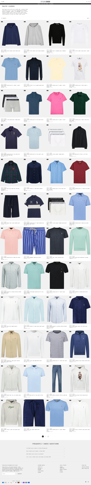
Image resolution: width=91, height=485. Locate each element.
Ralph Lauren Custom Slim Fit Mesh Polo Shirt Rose (10, 258)
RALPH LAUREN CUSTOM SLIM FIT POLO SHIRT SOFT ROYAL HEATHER (56, 189)
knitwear (8, 11)
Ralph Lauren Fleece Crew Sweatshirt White (33, 360)
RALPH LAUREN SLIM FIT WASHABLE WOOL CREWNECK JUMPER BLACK (56, 51)
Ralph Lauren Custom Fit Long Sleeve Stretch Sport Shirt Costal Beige (10, 361)
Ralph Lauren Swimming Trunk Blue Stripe (32, 257)
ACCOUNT (39, 472)
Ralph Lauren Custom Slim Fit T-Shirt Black (56, 291)
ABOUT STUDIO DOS (85, 468)
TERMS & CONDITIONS (62, 467)
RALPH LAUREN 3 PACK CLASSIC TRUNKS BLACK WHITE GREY (57, 223)
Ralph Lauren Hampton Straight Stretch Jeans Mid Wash (57, 396)
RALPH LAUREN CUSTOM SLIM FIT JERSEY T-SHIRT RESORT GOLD (56, 86)
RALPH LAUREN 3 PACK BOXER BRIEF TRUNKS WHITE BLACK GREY (10, 120)
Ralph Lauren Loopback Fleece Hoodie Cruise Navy (79, 360)
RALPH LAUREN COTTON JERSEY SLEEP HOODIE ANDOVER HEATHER (34, 51)
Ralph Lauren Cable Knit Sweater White (9, 326)
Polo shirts (19, 10)
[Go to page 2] (48, 436)
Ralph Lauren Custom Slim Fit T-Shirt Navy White (57, 360)
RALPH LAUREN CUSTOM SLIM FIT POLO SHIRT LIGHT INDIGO (33, 155)
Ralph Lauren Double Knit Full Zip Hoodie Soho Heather (11, 396)
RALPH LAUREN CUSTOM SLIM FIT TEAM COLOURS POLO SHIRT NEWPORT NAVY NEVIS (34, 223)
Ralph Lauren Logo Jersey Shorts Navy (31, 429)
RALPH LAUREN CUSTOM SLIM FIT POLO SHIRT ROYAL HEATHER (33, 120)
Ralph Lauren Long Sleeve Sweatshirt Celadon (78, 257)
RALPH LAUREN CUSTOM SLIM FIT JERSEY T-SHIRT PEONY (56, 120)
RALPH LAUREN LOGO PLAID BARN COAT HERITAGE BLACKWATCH (10, 189)
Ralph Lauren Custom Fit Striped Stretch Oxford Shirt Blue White (57, 327)
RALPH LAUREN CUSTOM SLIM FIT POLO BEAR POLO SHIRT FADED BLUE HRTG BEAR (10, 155)
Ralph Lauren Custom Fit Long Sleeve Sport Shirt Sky (34, 327)
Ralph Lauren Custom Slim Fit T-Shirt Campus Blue (56, 430)
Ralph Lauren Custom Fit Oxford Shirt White (78, 291)
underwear (18, 11)
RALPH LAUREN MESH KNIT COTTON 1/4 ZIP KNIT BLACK (78, 155)
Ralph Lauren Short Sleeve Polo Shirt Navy (78, 326)
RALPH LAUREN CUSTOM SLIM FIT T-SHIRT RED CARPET (79, 188)
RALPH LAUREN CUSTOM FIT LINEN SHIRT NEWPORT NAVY (33, 189)
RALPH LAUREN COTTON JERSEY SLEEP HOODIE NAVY (10, 50)
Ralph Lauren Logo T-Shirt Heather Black (55, 257)
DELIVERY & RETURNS (40, 469)
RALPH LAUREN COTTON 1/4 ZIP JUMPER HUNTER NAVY (34, 85)
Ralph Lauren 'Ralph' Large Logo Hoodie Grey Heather (10, 430)
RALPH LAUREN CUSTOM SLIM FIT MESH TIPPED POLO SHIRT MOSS (79, 120)
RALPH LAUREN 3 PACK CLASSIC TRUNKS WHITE (55, 154)
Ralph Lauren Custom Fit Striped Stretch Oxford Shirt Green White (11, 292)
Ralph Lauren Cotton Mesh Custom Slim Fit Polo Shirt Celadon (33, 292)
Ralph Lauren (3, 49)
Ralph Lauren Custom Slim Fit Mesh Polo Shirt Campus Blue (79, 223)
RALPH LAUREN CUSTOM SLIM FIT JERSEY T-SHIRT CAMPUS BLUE (10, 86)
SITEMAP (61, 471)
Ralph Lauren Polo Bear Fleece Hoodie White (78, 395)
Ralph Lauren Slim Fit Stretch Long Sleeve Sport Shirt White (79, 430)
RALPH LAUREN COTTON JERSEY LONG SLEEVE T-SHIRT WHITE (79, 51)
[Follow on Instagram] (88, 481)
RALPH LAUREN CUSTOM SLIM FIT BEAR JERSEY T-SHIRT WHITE (78, 86)
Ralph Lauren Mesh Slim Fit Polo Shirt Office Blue (33, 396)
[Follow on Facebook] (85, 481)
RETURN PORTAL (41, 470)
